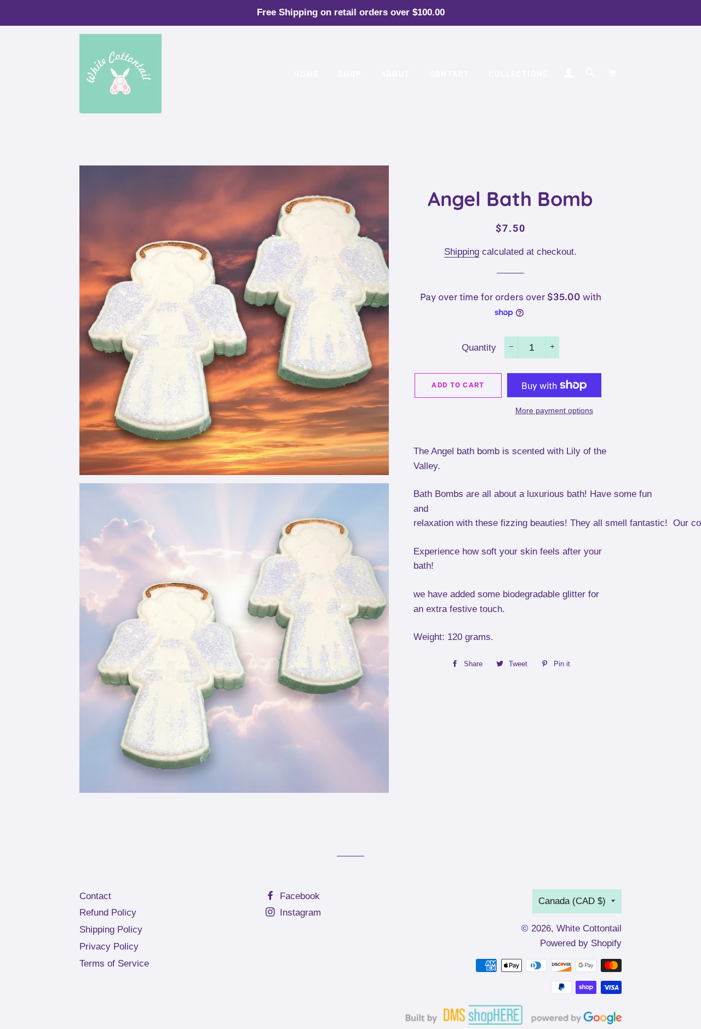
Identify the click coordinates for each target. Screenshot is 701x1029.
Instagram (299, 912)
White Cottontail (589, 928)
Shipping (461, 252)
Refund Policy (107, 912)
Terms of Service (114, 963)
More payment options (554, 410)
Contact (95, 896)
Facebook (298, 896)
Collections (518, 74)
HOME (306, 74)
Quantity (479, 347)
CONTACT (449, 74)
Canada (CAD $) (572, 901)
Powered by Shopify (581, 943)
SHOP (350, 74)
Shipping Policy (110, 929)
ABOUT (395, 74)
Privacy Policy (109, 946)
